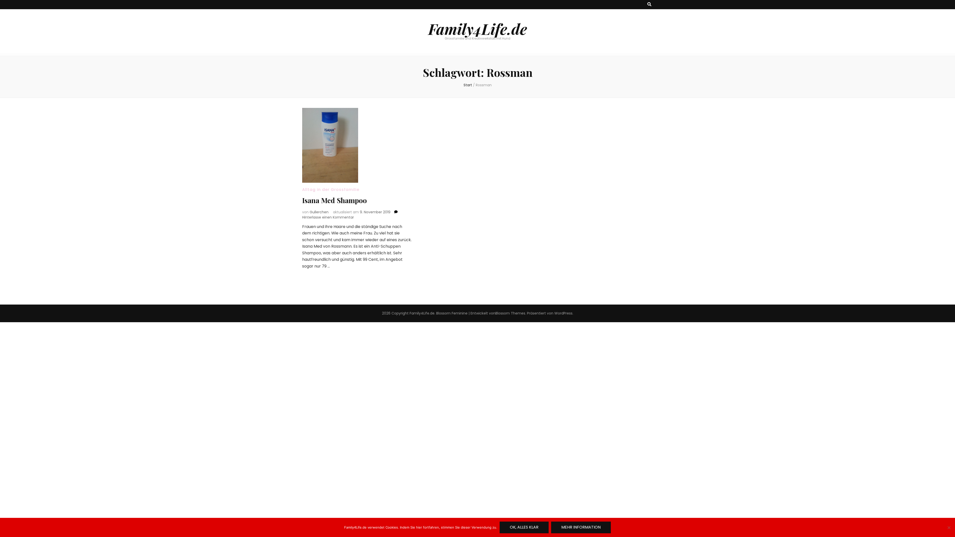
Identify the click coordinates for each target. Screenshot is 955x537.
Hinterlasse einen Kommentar (328, 217)
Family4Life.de (477, 29)
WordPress (563, 313)
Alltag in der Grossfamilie (330, 189)
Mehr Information (581, 527)
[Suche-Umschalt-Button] (649, 4)
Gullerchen (319, 212)
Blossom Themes (510, 313)
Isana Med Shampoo (334, 200)
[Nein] (948, 527)
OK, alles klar (524, 527)
